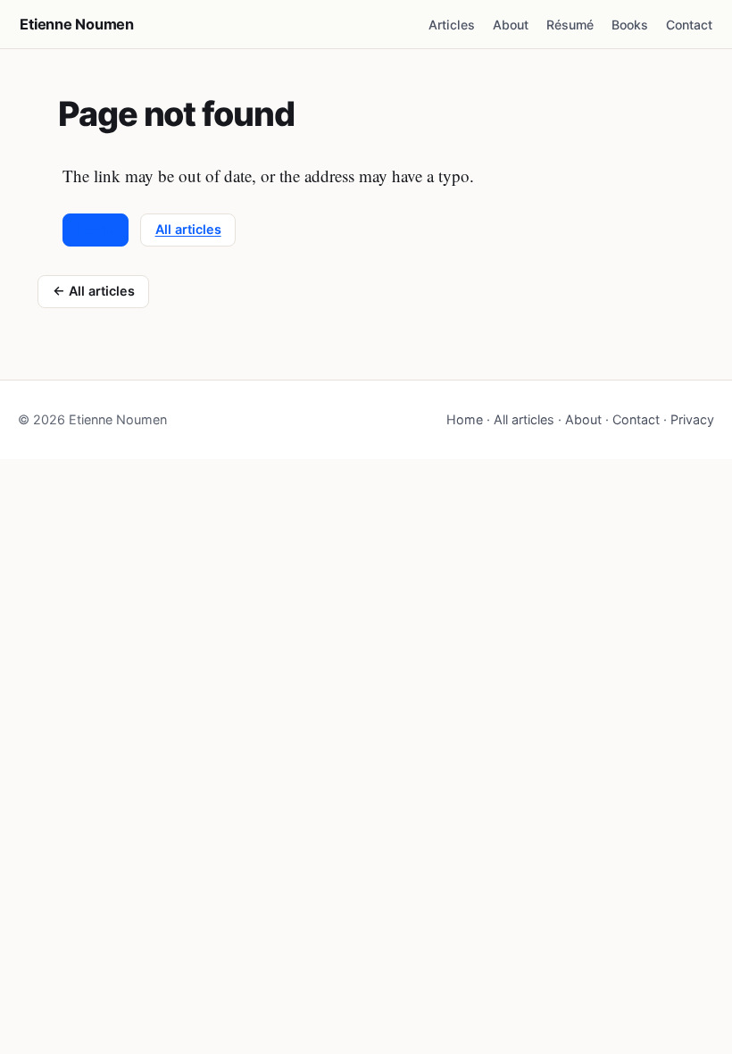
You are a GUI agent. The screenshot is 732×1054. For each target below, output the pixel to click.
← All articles (94, 290)
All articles (188, 229)
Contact (689, 24)
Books (629, 24)
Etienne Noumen (77, 24)
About (510, 24)
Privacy (692, 419)
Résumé (570, 24)
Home (95, 229)
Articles (451, 24)
